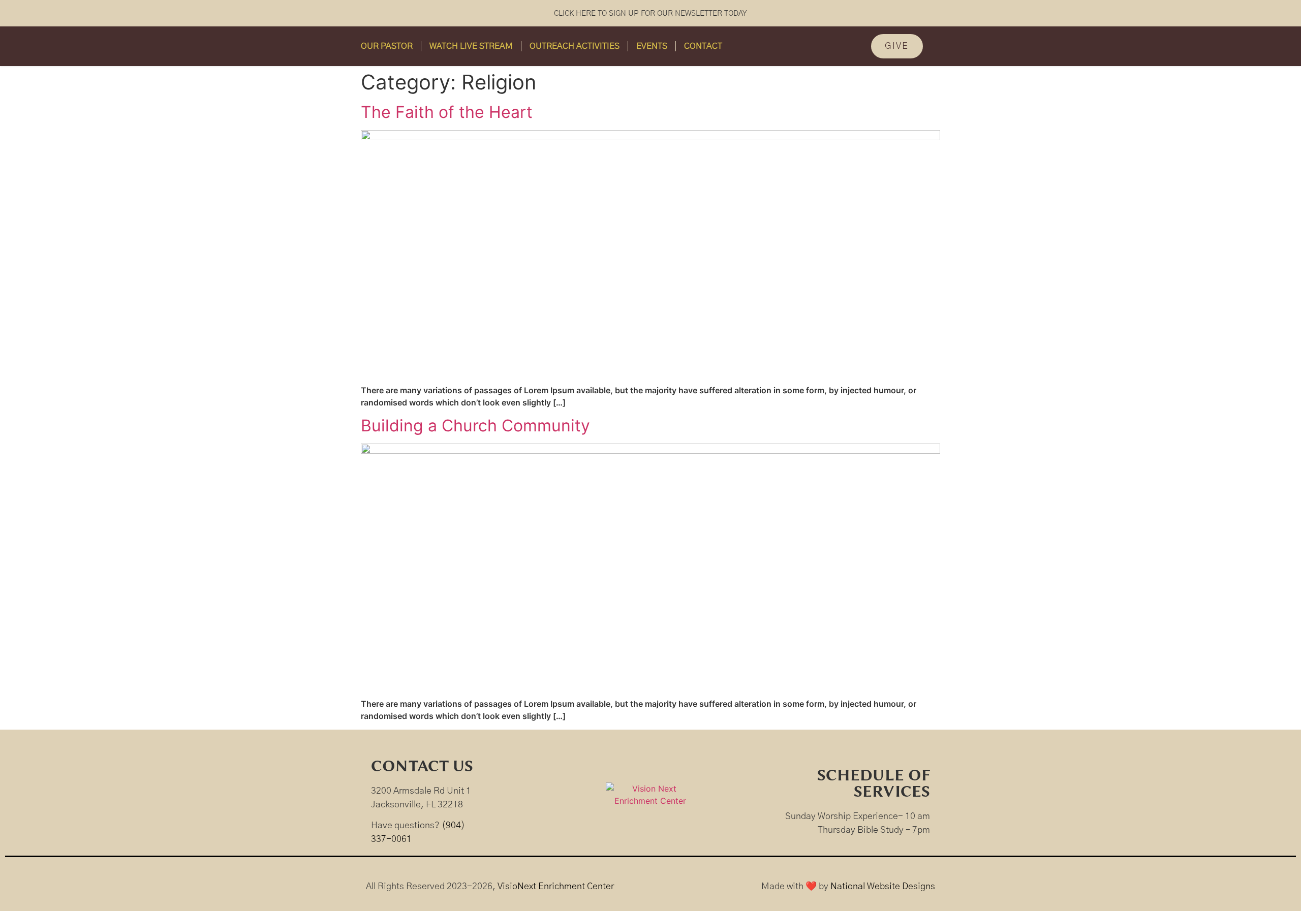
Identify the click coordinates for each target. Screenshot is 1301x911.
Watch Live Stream (471, 46)
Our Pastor (387, 46)
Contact (703, 46)
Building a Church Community (475, 425)
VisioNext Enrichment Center (556, 886)
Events (651, 46)
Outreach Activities (574, 46)
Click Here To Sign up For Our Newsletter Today (650, 13)
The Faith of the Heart (447, 112)
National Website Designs (882, 886)
